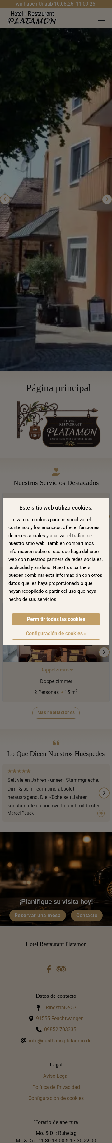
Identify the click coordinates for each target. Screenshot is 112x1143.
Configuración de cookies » (56, 633)
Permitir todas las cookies (56, 619)
